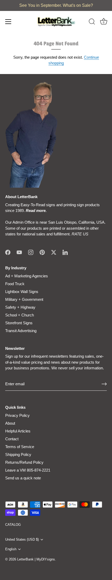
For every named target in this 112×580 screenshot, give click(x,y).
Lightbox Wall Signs (21, 291)
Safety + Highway (20, 307)
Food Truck (14, 284)
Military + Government (24, 299)
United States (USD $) (22, 539)
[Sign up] (104, 384)
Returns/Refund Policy (24, 462)
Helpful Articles (17, 431)
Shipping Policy (18, 454)
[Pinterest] (42, 252)
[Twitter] (53, 252)
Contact (11, 439)
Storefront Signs (19, 323)
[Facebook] (7, 252)
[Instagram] (30, 252)
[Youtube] (19, 252)
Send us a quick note (23, 478)
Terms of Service (19, 446)
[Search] (92, 22)
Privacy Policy (17, 415)
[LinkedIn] (65, 252)
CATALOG (13, 525)
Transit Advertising (20, 330)
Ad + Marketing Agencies (26, 276)
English (10, 549)
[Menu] (8, 21)
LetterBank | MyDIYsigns (36, 559)
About (10, 423)
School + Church (19, 315)
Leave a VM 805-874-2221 (27, 470)
